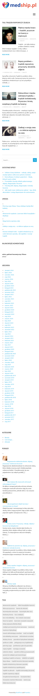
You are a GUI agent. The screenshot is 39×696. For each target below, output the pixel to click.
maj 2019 (8, 386)
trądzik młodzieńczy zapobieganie (14, 667)
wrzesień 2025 (9, 292)
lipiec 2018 (8, 399)
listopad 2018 (9, 395)
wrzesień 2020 (9, 356)
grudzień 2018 (9, 393)
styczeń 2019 (9, 391)
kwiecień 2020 (9, 367)
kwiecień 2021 (9, 340)
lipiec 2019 (8, 382)
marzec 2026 (9, 279)
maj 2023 (8, 325)
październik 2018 (10, 397)
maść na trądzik (28, 633)
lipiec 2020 (8, 360)
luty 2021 (8, 345)
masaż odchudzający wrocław (12, 633)
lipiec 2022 (8, 332)
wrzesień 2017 (9, 417)
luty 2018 (8, 406)
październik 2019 (10, 375)
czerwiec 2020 (9, 362)
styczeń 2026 (9, 283)
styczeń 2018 (9, 408)
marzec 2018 (9, 404)
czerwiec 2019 (9, 384)
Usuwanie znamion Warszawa (12, 680)
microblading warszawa (10, 636)
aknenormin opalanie (9, 605)
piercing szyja (7, 645)
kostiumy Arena (8, 614)
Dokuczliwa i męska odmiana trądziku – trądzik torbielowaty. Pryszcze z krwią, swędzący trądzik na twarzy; (19, 98)
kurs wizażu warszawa (23, 618)
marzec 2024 (9, 318)
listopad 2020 (9, 351)
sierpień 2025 (9, 294)
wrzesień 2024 (9, 314)
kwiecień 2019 (9, 388)
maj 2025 (8, 301)
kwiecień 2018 (9, 402)
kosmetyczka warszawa (10, 611)
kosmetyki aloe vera (26, 611)
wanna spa (27, 680)
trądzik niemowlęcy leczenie (25, 670)
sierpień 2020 (9, 358)
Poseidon (27, 692)
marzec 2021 (9, 342)
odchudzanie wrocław (26, 636)
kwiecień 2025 (9, 303)
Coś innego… (9, 440)
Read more (5, 54)
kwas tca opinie (8, 621)
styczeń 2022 (9, 336)
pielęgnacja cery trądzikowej (23, 642)
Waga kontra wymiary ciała (11, 221)
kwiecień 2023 (9, 327)
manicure (31, 627)
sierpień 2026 (9, 270)
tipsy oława (6, 661)
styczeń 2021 (9, 347)
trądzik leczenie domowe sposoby (23, 661)
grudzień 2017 (9, 410)
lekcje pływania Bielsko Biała (12, 624)
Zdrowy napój (11, 584)
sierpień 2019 (9, 380)
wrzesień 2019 (9, 378)
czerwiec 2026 (9, 275)
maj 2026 (8, 277)
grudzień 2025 (9, 286)
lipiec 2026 (8, 272)
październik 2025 (10, 290)
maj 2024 (8, 316)
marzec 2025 (9, 305)
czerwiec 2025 (9, 299)
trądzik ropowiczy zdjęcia (11, 673)
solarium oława (8, 652)
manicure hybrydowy (9, 630)
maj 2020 (8, 364)
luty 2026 (8, 281)
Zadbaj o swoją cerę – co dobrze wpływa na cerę (27, 130)
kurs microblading (8, 618)
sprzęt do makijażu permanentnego (14, 655)
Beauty (22, 40)
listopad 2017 (9, 413)
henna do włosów (22, 608)
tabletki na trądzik (28, 658)
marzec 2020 (9, 369)
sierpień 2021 (9, 338)
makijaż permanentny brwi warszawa (15, 627)
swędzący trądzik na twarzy (11, 658)
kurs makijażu (19, 614)
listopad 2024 (9, 312)
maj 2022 (8, 334)
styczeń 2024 (9, 323)
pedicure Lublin (8, 642)
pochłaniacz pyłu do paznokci (22, 645)
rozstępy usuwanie (19, 649)
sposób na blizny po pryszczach (24, 652)
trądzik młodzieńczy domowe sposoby (15, 664)
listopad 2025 (9, 288)
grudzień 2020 (9, 349)
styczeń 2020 (9, 373)
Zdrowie (7, 442)
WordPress (19, 692)
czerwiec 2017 (9, 419)
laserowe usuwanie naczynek (23, 621)
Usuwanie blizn (25, 676)
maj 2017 (8, 421)
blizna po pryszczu (9, 608)
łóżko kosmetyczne (9, 683)
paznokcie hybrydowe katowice (24, 639)
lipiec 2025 (8, 296)
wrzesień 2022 (9, 329)
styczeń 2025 (9, 307)
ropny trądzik (7, 649)
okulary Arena (7, 639)
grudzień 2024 (9, 310)
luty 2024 (8, 321)
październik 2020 (10, 353)
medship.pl (33, 39)
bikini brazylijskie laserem (26, 605)
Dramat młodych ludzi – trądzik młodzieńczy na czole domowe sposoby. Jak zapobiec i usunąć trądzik (18, 234)
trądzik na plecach (8, 670)
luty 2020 (8, 371)
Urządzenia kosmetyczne (11, 676)
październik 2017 (10, 415)
